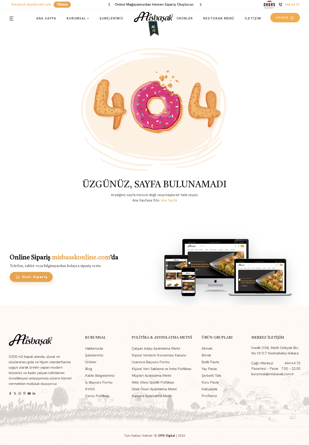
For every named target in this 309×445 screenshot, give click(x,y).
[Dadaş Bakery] (269, 4)
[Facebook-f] (10, 393)
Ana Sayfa (169, 200)
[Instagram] (19, 393)
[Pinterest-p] (24, 393)
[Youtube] (29, 393)
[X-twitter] (15, 393)
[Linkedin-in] (34, 393)
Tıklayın (62, 4)
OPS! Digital (166, 435)
